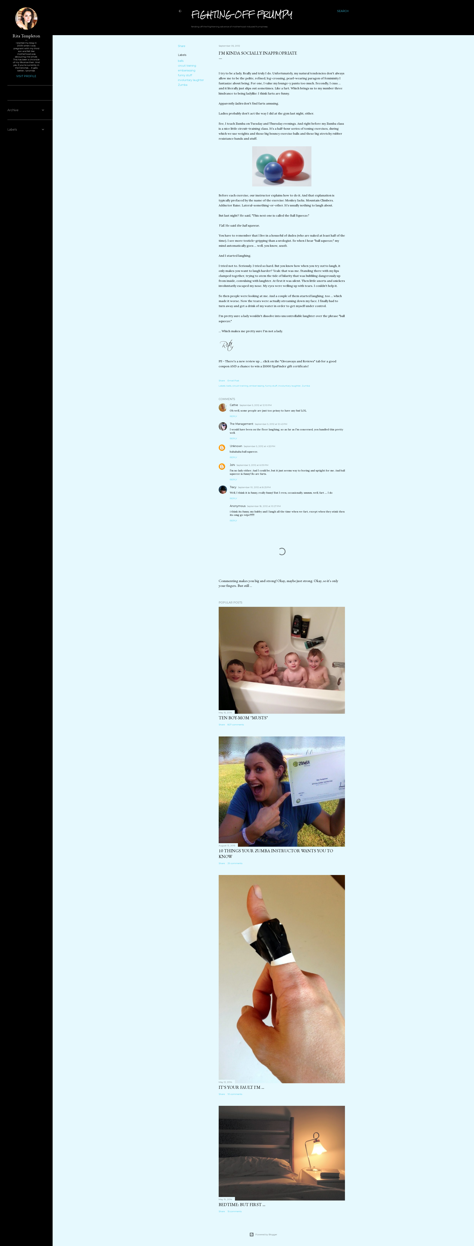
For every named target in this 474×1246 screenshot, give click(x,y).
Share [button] (181, 46)
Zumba (182, 85)
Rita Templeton (26, 36)
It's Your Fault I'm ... (241, 1087)
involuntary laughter (191, 80)
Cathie (234, 405)
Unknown (236, 446)
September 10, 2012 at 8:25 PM (254, 487)
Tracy (233, 487)
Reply (233, 416)
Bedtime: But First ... (242, 1204)
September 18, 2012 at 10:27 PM (264, 506)
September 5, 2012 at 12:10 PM (256, 405)
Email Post (233, 380)
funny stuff (185, 75)
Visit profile (26, 76)
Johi (232, 465)
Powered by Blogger (266, 1234)
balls (180, 61)
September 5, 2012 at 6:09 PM (252, 465)
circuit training (187, 65)
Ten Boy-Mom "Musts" (243, 718)
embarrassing (186, 70)
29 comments (235, 863)
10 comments (235, 1094)
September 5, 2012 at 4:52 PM (259, 446)
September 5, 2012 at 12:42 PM (271, 424)
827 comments (236, 724)
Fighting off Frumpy (242, 14)
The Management (241, 424)
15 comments (235, 1211)
